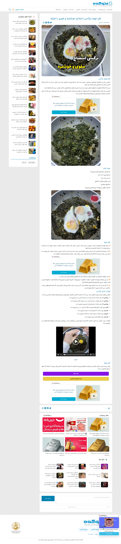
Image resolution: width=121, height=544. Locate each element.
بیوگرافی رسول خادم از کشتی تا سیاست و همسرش (19, 136)
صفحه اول (109, 10)
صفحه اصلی (106, 22)
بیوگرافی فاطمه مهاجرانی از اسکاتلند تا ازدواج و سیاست (20, 68)
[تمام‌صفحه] (93, 354)
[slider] (75, 354)
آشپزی (100, 22)
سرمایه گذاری (63, 112)
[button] (76, 341)
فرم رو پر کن (109, 534)
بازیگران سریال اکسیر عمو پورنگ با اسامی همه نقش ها (94, 466)
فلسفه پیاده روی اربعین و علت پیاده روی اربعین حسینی (19, 83)
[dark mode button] (12, 10)
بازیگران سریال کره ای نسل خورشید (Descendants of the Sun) (72, 475)
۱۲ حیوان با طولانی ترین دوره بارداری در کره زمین (19, 151)
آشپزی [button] (78, 10)
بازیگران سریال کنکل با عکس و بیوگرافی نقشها (50, 475)
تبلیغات (96, 534)
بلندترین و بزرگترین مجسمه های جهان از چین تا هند (20, 143)
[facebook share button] (48, 22)
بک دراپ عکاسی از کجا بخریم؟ (94, 475)
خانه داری (71, 10)
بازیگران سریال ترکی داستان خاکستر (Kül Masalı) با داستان (72, 484)
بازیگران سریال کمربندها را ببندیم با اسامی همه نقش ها (50, 466)
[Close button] (118, 516)
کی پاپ (24, 162)
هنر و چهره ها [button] (102, 10)
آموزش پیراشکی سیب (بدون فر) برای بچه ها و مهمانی (19, 30)
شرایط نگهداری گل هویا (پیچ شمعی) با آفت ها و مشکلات (19, 106)
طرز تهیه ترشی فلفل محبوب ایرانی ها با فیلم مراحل (20, 22)
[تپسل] (52, 97)
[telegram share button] (46, 22)
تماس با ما (90, 534)
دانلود (76, 360)
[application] (76, 341)
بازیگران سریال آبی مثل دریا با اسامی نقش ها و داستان (19, 37)
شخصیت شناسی (95, 529)
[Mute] (103, 527)
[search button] (10, 10)
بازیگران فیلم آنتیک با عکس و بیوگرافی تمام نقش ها (50, 484)
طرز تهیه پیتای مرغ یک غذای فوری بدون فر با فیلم (19, 98)
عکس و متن (84, 10)
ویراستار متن (83, 529)
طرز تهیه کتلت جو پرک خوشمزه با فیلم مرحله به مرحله (19, 121)
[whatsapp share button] (44, 22)
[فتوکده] (103, 4)
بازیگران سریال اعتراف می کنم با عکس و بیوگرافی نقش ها (94, 484)
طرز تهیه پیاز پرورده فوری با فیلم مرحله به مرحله (72, 466)
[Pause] (101, 527)
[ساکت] (91, 354)
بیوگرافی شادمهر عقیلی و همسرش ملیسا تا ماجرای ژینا (19, 53)
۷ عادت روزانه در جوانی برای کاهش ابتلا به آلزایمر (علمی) (20, 75)
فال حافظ (58, 10)
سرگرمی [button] (65, 10)
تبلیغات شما (32, 162)
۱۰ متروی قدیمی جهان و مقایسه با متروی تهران (21, 90)
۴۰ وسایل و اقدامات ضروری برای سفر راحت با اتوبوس (20, 113)
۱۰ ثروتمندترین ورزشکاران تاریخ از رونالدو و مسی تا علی (19, 60)
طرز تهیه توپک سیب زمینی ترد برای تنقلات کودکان (19, 128)
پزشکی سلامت (92, 10)
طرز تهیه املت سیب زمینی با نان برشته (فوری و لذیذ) (20, 45)
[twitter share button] (51, 22)
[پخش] (58, 354)
